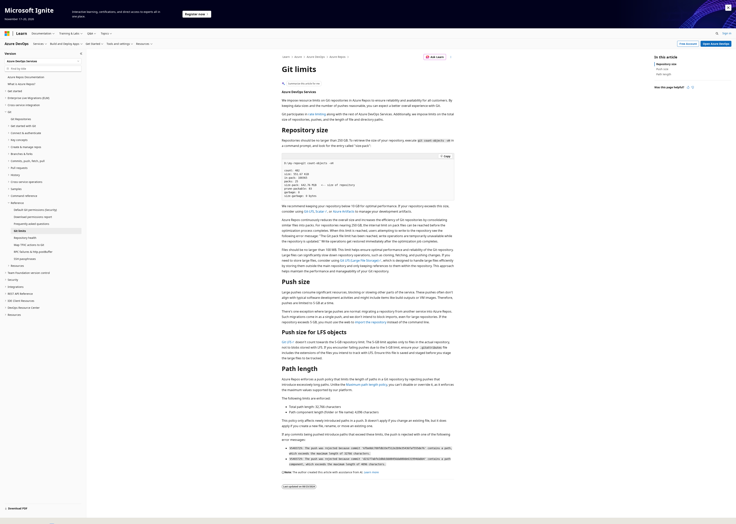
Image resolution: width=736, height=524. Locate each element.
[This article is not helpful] (692, 87)
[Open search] (717, 33)
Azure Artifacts (343, 211)
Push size (662, 69)
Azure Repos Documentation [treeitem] (26, 77)
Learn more (371, 472)
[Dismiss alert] (728, 8)
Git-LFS (309, 211)
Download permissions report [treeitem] (33, 217)
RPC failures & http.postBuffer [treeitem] (33, 252)
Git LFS (287, 342)
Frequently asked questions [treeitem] (31, 224)
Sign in (726, 33)
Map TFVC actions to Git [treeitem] (29, 245)
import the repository (370, 322)
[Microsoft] (7, 33)
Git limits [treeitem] (20, 231)
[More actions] (451, 57)
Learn (286, 57)
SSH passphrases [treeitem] (25, 259)
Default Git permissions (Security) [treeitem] (35, 210)
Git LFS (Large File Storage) (359, 260)
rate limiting (317, 114)
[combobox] (43, 61)
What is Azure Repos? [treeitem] (21, 84)
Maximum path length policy (366, 384)
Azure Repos (337, 57)
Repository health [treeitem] (25, 238)
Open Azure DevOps (716, 44)
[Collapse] (81, 54)
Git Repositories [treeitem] (21, 119)
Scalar (319, 211)
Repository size (666, 64)
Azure (298, 57)
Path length (663, 74)
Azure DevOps (316, 57)
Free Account (688, 44)
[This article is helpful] (688, 87)
